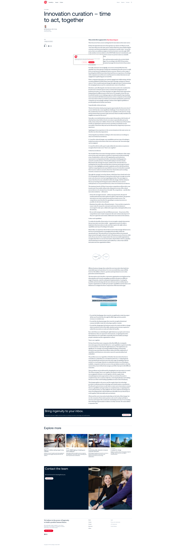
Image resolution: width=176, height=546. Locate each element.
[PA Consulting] (45, 2)
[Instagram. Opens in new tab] (47, 534)
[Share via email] (51, 46)
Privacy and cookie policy (91, 59)
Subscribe (127, 414)
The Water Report (112, 40)
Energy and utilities (48, 41)
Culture (61, 2)
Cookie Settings (114, 526)
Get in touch (49, 478)
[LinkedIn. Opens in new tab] (45, 534)
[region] (88, 60)
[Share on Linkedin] (44, 46)
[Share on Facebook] (48, 46)
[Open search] (131, 2)
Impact (56, 2)
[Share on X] (46, 46)
